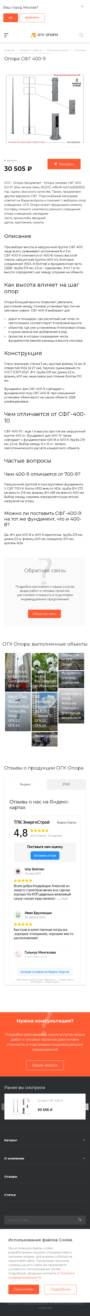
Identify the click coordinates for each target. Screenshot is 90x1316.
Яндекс (25, 784)
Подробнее (60, 1289)
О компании (14, 1158)
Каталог (10, 1140)
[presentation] (4, 1106)
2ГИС (66, 784)
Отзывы (10, 1177)
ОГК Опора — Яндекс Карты (45, 982)
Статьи (10, 1195)
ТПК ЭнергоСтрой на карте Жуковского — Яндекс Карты (45, 980)
